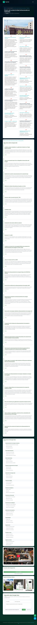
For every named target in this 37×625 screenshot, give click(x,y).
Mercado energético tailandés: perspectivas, (25, 38)
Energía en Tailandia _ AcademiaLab (11, 121)
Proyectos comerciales (9, 513)
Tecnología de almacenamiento (10, 505)
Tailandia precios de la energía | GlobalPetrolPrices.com (25, 78)
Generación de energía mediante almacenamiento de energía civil (18, 311)
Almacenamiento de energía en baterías (12, 443)
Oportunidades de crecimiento (10, 496)
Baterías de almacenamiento (10, 492)
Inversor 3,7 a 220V (9, 235)
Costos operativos (8, 483)
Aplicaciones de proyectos (10, 510)
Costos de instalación (9, 477)
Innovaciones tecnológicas (10, 502)
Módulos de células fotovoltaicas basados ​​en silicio (15, 186)
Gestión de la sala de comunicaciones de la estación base (16, 173)
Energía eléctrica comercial (10, 453)
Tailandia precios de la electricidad (25, 86)
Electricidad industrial (9, 450)
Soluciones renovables (9, 520)
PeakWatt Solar (8, 209)
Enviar (24, 609)
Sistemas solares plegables (10, 507)
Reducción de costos (9, 498)
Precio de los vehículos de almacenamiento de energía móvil (17, 285)
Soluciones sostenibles (9, 461)
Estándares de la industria (10, 529)
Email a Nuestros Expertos (18, 573)
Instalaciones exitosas (9, 534)
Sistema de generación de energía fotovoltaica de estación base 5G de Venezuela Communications (18, 337)
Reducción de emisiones (9, 522)
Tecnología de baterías (9, 447)
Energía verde (8, 519)
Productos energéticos (9, 487)
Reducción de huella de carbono (10, 462)
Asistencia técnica (8, 544)
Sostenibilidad (8, 517)
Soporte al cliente (9, 539)
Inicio (6, 8)
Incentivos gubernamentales (10, 526)
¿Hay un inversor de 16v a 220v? (11, 259)
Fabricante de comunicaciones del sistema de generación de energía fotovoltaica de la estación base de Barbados (17, 348)
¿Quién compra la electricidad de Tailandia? (10, 38)
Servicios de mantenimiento (10, 541)
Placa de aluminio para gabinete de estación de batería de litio (18, 401)
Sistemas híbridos (8, 468)
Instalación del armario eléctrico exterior (13, 222)
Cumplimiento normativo (9, 528)
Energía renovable (8, 459)
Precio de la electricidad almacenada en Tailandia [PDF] (14, 140)
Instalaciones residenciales (10, 511)
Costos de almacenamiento (10, 485)
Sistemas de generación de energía (12, 465)
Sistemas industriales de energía (11, 455)
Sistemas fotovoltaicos (9, 476)
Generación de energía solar (10, 472)
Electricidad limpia (9, 458)
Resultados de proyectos (9, 537)
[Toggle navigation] (33, 2)
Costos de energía (9, 480)
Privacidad (28, 622)
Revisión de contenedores (10, 535)
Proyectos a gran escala (9, 514)
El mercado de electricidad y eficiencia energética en (9, 114)
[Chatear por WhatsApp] (35, 615)
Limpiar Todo (29, 609)
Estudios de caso (8, 532)
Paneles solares (8, 474)
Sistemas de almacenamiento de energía (12, 444)
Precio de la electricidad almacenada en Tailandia (21, 8)
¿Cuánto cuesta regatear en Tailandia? (9, 75)
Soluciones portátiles (9, 446)
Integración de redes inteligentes (11, 504)
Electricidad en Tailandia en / (24, 46)
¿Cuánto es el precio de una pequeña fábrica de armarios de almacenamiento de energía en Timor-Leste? (17, 247)
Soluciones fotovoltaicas (9, 470)
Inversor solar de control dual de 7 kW (12, 197)
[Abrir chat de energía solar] (35, 618)
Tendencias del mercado (10, 495)
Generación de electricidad (10, 452)
